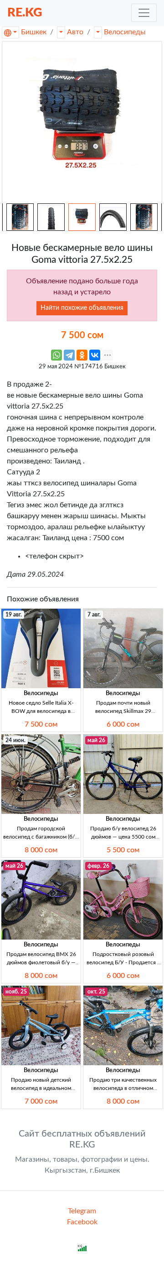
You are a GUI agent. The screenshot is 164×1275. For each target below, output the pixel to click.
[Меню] (144, 13)
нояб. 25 (16, 991)
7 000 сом (41, 1101)
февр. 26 (98, 866)
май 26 (96, 740)
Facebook (82, 1222)
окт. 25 (96, 991)
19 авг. (13, 614)
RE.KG (24, 12)
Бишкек (33, 32)
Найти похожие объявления (82, 308)
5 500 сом (123, 850)
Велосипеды (125, 32)
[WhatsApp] (56, 355)
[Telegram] (69, 355)
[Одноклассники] (82, 355)
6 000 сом (123, 724)
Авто (75, 32)
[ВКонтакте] (94, 355)
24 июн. (15, 740)
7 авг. (94, 614)
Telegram (82, 1211)
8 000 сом (41, 850)
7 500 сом (41, 724)
